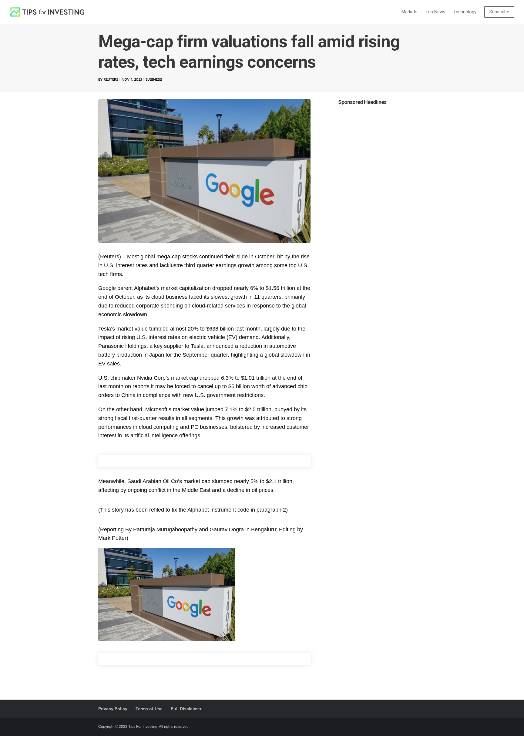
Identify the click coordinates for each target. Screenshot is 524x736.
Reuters (111, 79)
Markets (409, 12)
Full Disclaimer (186, 708)
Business (154, 79)
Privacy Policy (112, 708)
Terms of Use (149, 708)
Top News (435, 12)
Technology (464, 12)
